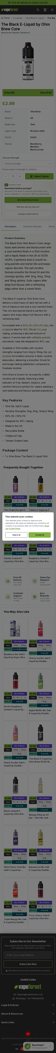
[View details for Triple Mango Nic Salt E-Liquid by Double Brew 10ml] (15, 889)
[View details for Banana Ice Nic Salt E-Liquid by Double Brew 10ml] (40, 837)
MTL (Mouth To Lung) (35, 329)
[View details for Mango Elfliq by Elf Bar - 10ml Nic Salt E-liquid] (40, 785)
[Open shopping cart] (45, 10)
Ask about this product (28, 200)
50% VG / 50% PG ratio (35, 325)
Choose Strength (10, 158)
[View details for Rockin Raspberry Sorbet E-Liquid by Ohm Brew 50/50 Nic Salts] (15, 681)
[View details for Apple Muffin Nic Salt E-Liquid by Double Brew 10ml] (40, 681)
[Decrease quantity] (6, 176)
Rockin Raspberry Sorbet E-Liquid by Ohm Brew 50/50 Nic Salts (15, 711)
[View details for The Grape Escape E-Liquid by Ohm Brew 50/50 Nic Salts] (15, 484)
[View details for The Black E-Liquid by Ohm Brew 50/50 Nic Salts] (40, 733)
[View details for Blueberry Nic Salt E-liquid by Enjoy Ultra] (15, 628)
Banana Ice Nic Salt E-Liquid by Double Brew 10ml (39, 870)
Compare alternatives (28, 214)
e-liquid (6, 329)
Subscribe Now (28, 964)
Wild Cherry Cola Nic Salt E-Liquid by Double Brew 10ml (15, 870)
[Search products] (37, 9)
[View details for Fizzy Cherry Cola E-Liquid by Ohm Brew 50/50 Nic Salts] (40, 889)
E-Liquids (17, 18)
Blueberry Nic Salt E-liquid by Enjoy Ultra (15, 656)
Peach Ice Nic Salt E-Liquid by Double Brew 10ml (15, 765)
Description (10, 226)
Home (7, 18)
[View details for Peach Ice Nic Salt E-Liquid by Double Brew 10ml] (15, 733)
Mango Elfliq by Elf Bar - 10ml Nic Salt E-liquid (40, 817)
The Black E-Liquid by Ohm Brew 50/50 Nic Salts (40, 761)
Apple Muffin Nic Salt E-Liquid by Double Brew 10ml (40, 713)
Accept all (39, 535)
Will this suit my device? (28, 207)
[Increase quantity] (20, 176)
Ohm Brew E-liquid (35, 18)
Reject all (16, 535)
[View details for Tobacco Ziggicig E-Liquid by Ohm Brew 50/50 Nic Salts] (40, 484)
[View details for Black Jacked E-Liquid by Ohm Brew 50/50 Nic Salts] (15, 785)
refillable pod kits (41, 337)
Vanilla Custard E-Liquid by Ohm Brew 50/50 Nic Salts (14, 561)
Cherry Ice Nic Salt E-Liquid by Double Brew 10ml (40, 661)
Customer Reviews (32, 226)
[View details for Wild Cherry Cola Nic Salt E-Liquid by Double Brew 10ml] (15, 837)
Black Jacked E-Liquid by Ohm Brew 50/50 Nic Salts (14, 814)
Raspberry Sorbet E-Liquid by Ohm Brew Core (39, 561)
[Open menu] (52, 9)
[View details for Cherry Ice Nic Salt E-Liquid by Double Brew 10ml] (40, 628)
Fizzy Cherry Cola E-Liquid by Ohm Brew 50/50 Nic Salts (39, 918)
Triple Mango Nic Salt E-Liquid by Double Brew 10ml (15, 922)
